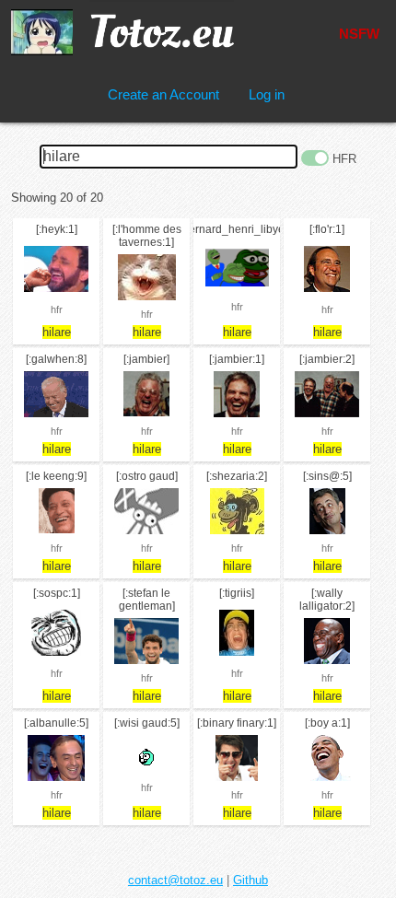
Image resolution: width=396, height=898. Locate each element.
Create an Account (163, 94)
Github (250, 880)
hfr (57, 309)
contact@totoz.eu (175, 880)
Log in (267, 94)
